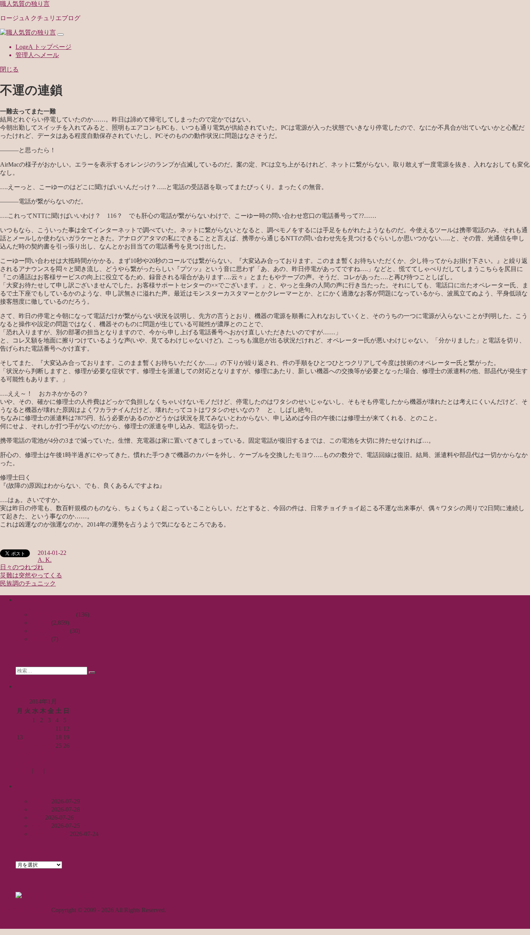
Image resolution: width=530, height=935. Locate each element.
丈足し (40, 801)
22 (35, 745)
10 (51, 728)
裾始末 (40, 825)
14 (27, 737)
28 (27, 754)
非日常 (40, 639)
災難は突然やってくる (31, 575)
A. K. (45, 559)
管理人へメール (37, 55)
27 (20, 754)
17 (51, 737)
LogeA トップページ (43, 46)
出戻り (40, 809)
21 (27, 745)
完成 (37, 817)
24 (51, 745)
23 (43, 745)
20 (20, 745)
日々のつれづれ (21, 567)
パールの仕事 (49, 834)
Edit (50, 770)
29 (35, 754)
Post (38, 770)
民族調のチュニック (28, 583)
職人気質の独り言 (25, 3)
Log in (24, 770)
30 (43, 754)
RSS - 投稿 (74, 895)
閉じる (9, 69)
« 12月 (24, 762)
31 (51, 754)
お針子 (40, 622)
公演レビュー (49, 630)
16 (43, 737)
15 (35, 737)
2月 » (44, 762)
